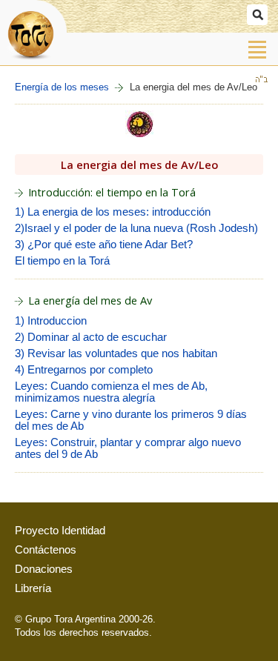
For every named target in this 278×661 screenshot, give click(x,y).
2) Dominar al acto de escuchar (91, 337)
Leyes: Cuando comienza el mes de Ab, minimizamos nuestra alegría (111, 392)
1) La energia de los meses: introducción (113, 212)
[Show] (257, 15)
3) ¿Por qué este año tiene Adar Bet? (104, 244)
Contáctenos (45, 550)
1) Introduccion (51, 321)
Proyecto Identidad (60, 531)
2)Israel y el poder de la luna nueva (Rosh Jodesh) (136, 228)
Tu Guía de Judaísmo (33, 32)
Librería (33, 588)
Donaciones (44, 569)
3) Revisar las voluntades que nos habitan (116, 353)
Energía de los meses (62, 87)
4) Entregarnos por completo (84, 370)
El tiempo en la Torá (62, 261)
